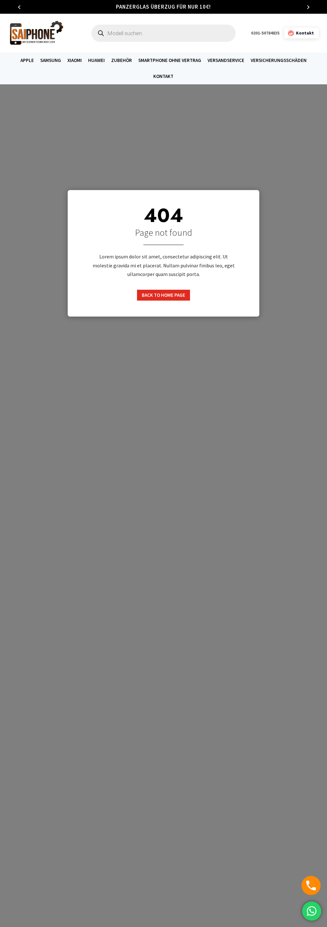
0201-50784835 (265, 33)
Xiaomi (74, 60)
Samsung (50, 60)
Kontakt (163, 76)
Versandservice (226, 60)
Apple (27, 60)
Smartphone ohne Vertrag (169, 60)
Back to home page (163, 295)
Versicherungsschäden (279, 60)
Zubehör (121, 60)
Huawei (96, 60)
